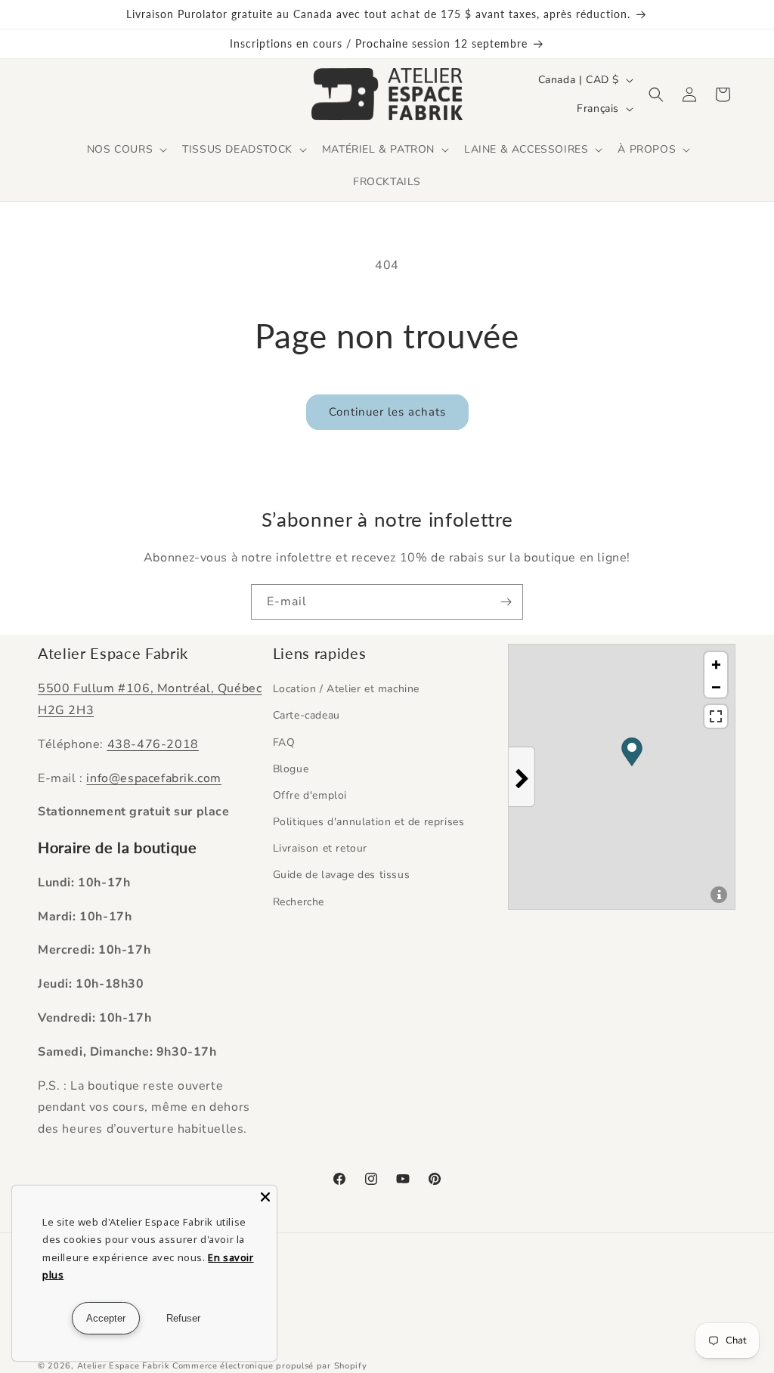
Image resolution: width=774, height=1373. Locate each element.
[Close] (265, 1196)
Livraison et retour (320, 848)
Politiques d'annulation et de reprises (369, 822)
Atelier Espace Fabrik (124, 1365)
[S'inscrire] (505, 602)
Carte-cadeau (306, 715)
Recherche (298, 902)
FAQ (284, 742)
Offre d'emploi (310, 795)
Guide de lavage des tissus (341, 874)
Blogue (291, 769)
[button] (125, 149)
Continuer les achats (387, 411)
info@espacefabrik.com (153, 778)
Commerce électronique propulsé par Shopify (269, 1365)
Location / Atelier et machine (346, 689)
